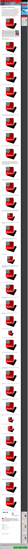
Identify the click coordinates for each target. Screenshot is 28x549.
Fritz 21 (3, 30)
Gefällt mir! (15, 8)
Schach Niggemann (16, 515)
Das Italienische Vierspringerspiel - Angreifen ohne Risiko (24, 535)
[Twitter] (5, 512)
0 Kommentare (17, 8)
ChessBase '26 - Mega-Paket (24, 18)
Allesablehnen (20, 547)
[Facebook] (4, 512)
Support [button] (14, 0)
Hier (10, 545)
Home (5, 0)
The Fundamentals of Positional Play (24, 524)
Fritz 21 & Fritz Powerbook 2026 (24, 513)
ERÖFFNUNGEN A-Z (9, 0)
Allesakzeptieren (25, 547)
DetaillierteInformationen (15, 547)
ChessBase (5, 517)
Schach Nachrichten (8, 3)
